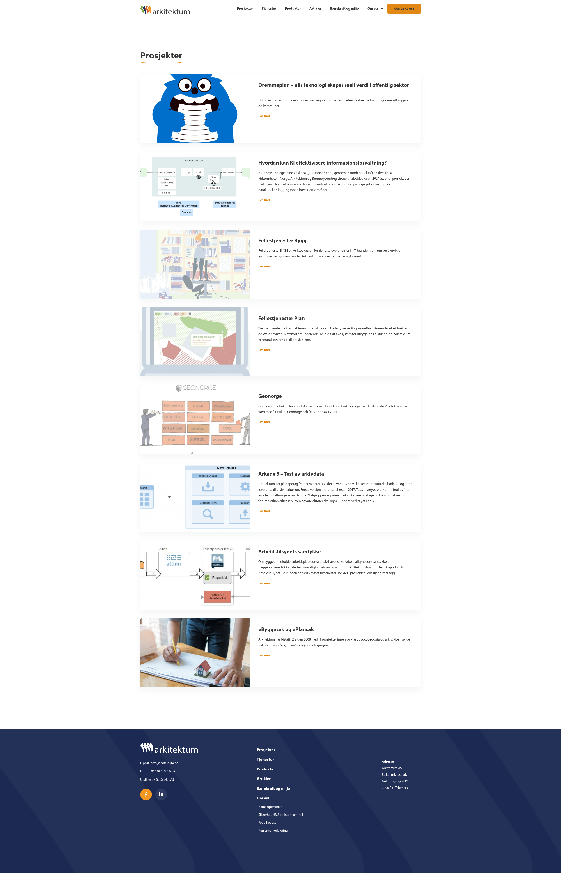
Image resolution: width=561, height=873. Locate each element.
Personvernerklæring (273, 830)
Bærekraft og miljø (344, 9)
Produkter (293, 9)
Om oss (373, 9)
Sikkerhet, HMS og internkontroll (281, 815)
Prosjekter (245, 9)
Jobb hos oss (267, 823)
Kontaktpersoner (270, 807)
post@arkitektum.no (164, 763)
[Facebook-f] (146, 794)
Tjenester (269, 9)
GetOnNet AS (165, 780)
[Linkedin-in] (161, 794)
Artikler (315, 9)
